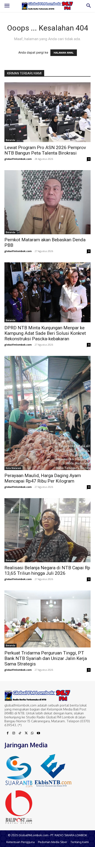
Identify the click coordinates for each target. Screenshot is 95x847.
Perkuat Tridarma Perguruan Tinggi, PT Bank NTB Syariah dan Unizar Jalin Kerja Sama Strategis (45, 658)
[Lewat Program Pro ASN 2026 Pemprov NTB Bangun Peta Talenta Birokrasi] (47, 112)
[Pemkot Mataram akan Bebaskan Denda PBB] (47, 202)
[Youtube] (38, 733)
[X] (26, 733)
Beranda (10, 140)
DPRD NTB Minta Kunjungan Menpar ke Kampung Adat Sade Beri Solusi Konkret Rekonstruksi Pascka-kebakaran (45, 333)
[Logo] (47, 6)
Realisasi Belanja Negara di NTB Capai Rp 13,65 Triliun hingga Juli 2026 (47, 570)
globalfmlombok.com (18, 158)
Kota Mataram (13, 468)
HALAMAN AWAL (64, 52)
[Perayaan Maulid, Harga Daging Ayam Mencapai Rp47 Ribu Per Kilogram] (47, 413)
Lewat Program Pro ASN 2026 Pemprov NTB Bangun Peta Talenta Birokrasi (45, 150)
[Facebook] (7, 733)
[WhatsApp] (32, 733)
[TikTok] (20, 733)
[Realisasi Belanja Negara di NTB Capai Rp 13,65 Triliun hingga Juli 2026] (47, 530)
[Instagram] (14, 733)
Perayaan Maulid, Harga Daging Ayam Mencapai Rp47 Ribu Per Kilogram (42, 478)
